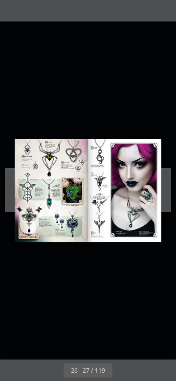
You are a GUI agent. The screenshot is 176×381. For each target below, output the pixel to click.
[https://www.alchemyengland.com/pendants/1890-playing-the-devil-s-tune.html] (100, 155)
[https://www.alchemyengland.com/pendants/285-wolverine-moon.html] (99, 224)
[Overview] (13, 10)
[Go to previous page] (53, 370)
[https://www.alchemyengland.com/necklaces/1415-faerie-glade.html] (99, 203)
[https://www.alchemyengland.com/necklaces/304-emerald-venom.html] (50, 159)
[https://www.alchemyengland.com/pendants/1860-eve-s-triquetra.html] (74, 153)
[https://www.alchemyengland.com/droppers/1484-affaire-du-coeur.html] (59, 220)
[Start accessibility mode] (56, 10)
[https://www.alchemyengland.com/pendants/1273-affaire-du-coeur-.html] (73, 225)
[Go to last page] (144, 370)
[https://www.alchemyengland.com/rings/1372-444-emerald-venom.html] (148, 196)
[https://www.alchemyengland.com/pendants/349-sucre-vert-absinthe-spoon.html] (65, 193)
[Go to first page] (31, 370)
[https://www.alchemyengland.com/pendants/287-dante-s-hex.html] (36, 164)
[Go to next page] (123, 370)
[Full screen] (162, 10)
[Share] (141, 10)
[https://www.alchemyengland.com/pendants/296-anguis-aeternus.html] (99, 182)
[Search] (35, 10)
